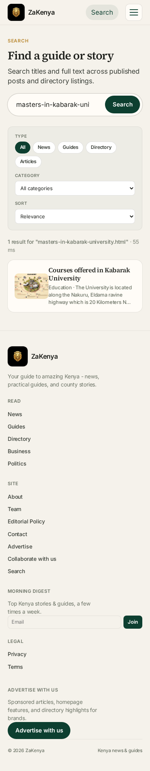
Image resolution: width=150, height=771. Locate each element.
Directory (101, 147)
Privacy (17, 654)
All (22, 147)
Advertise (20, 546)
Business (19, 451)
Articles (28, 161)
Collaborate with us (32, 558)
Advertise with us (39, 730)
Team (14, 509)
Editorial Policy (26, 521)
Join (133, 622)
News (44, 147)
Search (102, 12)
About (15, 496)
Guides (70, 147)
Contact (17, 534)
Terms (15, 666)
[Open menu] (133, 12)
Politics (17, 463)
